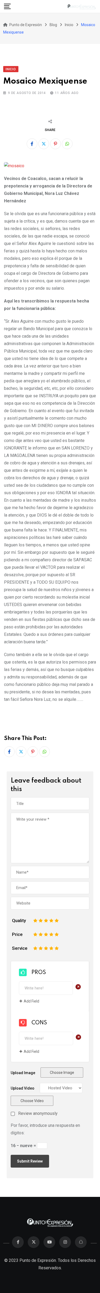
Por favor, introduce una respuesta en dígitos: (45, 1129)
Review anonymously (38, 1113)
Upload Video (22, 1088)
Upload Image (23, 1073)
